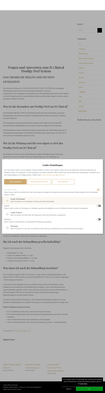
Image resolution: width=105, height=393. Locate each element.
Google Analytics (16, 212)
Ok (89, 389)
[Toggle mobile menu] (101, 4)
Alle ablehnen (63, 182)
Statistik (6, 206)
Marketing (7, 219)
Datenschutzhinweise (48, 175)
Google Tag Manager (17, 199)
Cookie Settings (83, 383)
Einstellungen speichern (39, 182)
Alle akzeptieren (15, 182)
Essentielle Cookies (10, 190)
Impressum (61, 175)
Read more (68, 389)
